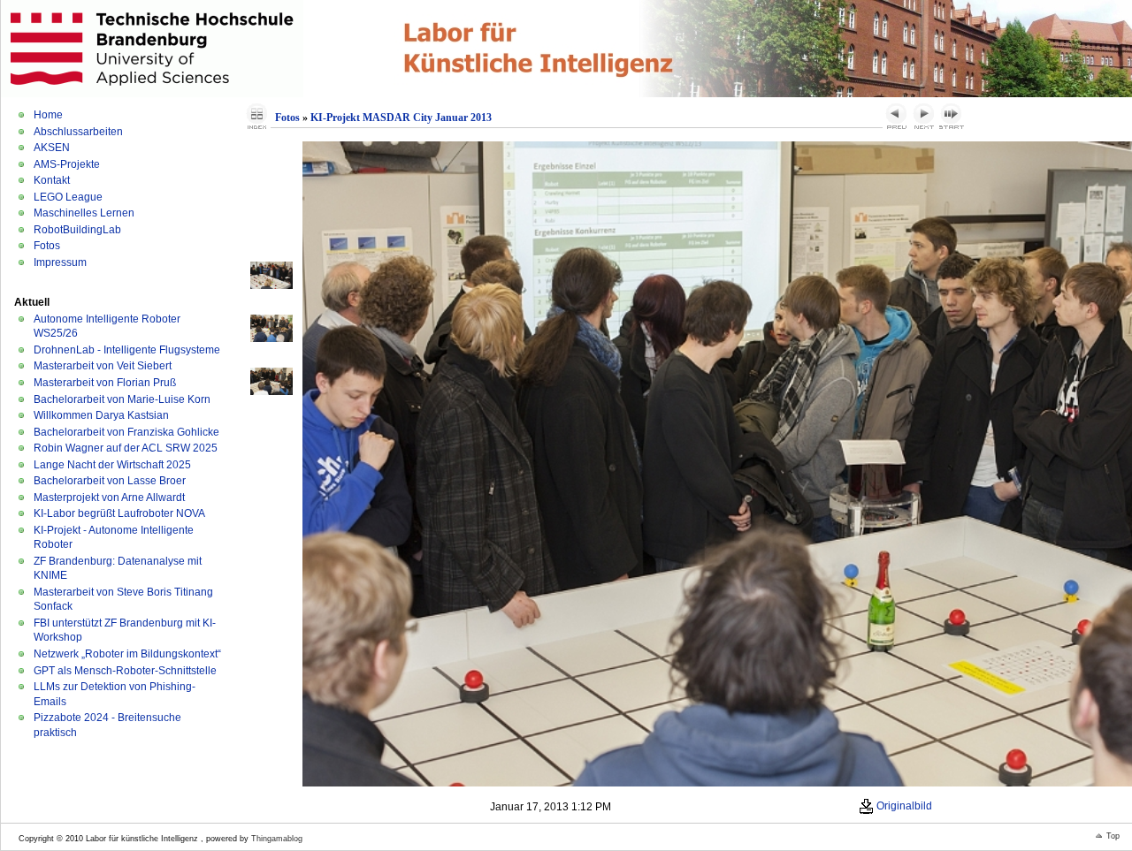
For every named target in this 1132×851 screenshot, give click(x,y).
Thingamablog (276, 838)
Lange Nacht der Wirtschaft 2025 (112, 465)
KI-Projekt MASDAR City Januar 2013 (401, 117)
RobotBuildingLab (77, 230)
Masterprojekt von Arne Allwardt (109, 497)
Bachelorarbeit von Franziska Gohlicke (126, 432)
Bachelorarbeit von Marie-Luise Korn (122, 399)
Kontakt (52, 180)
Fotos (47, 245)
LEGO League (68, 197)
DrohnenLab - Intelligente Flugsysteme (127, 350)
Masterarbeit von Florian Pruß (105, 382)
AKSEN (52, 147)
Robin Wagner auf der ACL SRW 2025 (126, 448)
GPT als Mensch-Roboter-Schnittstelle (125, 671)
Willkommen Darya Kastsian (101, 415)
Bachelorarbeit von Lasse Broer (110, 481)
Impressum (60, 262)
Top (1113, 836)
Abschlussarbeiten (78, 131)
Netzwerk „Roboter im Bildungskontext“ (127, 654)
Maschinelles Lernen (84, 213)
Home (48, 115)
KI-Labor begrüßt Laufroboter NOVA (119, 513)
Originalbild (903, 806)
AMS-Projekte (67, 164)
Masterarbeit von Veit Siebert (103, 366)
